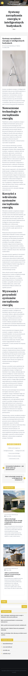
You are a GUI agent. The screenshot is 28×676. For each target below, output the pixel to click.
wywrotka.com (6, 650)
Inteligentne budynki (8, 450)
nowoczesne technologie (14, 453)
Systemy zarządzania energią (14, 456)
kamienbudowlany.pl (8, 643)
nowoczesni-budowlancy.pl (10, 45)
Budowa (18, 45)
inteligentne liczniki (20, 450)
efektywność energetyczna (14, 448)
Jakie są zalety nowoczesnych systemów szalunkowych (13, 625)
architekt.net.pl (6, 653)
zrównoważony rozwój (14, 458)
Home (14, 29)
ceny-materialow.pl (7, 647)
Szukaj (4, 601)
